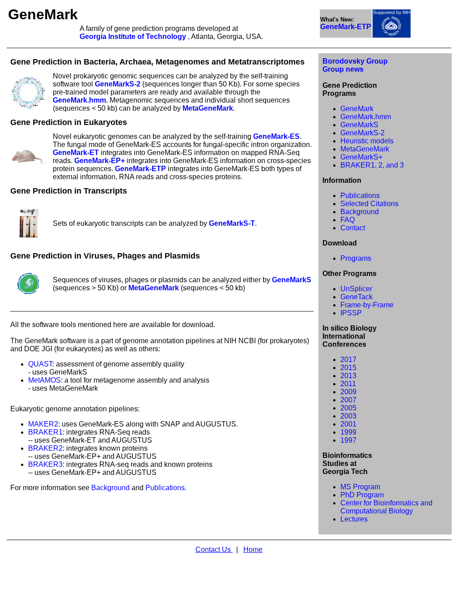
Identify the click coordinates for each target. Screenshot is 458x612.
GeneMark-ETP (140, 168)
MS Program (360, 487)
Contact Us (214, 549)
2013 (348, 375)
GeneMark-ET (76, 152)
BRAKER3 (45, 464)
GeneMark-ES (276, 136)
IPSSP (351, 313)
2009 (348, 392)
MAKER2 (43, 424)
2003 (348, 416)
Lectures (354, 519)
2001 (348, 424)
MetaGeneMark (207, 108)
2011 (348, 384)
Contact (352, 228)
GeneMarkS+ (361, 157)
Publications (165, 487)
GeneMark (356, 108)
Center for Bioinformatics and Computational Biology (386, 507)
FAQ (347, 220)
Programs (355, 258)
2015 (348, 367)
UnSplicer (356, 289)
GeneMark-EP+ (99, 160)
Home (253, 549)
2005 (348, 408)
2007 (348, 400)
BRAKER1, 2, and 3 (372, 165)
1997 (348, 440)
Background (110, 487)
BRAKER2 (45, 448)
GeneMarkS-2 (117, 84)
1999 (348, 432)
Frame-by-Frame (367, 305)
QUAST (40, 364)
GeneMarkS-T (232, 223)
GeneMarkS (291, 280)
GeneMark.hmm (79, 100)
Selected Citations (369, 203)
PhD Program (362, 495)
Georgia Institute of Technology (134, 36)
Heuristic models (367, 141)
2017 (348, 359)
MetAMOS (44, 380)
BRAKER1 (45, 432)
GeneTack (356, 297)
